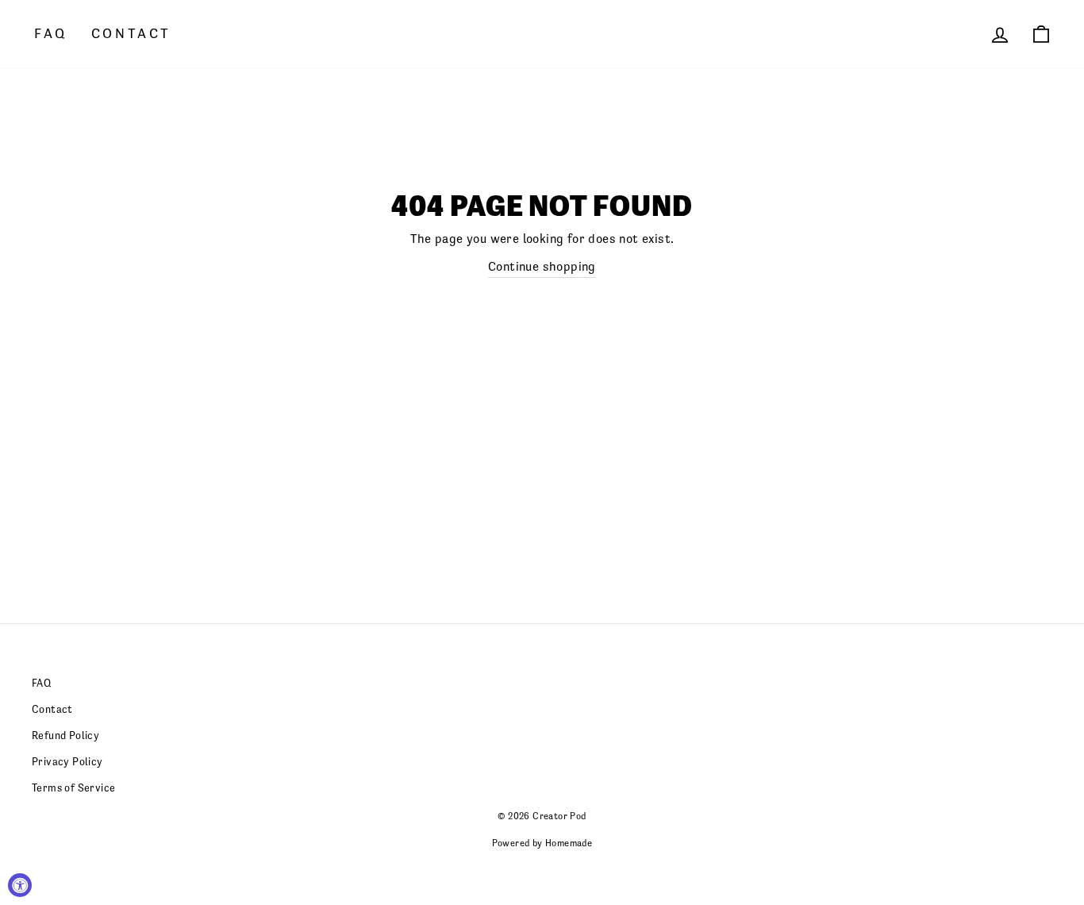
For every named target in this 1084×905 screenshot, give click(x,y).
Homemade (568, 843)
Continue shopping (542, 266)
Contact (131, 33)
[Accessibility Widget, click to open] (20, 885)
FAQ (50, 33)
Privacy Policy (67, 762)
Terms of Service (73, 788)
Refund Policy (65, 735)
